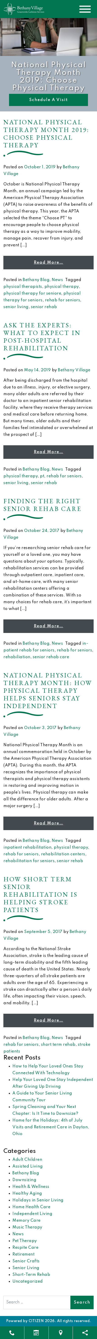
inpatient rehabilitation (27, 847)
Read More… (48, 263)
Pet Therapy (24, 1241)
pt (42, 476)
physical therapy (61, 287)
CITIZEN (36, 1321)
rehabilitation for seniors (29, 861)
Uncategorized (27, 1281)
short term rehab (58, 1045)
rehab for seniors (62, 300)
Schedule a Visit (48, 100)
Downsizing (24, 1180)
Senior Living (25, 1268)
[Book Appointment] (36, 1332)
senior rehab (44, 307)
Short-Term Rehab (31, 1275)
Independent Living (32, 1214)
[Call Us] (12, 1332)
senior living (16, 307)
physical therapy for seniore (32, 293)
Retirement (23, 1254)
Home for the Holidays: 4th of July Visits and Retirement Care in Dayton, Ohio (50, 1127)
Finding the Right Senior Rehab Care (42, 505)
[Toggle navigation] (85, 9)
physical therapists (22, 287)
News (57, 280)
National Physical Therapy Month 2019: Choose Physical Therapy (46, 133)
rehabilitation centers (63, 854)
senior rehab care (51, 657)
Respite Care (25, 1248)
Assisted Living (27, 1166)
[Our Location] (61, 1332)
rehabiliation (16, 657)
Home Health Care (31, 1207)
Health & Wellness (30, 1187)
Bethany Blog (36, 280)
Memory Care (26, 1221)
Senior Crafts (26, 1261)
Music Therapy (27, 1227)
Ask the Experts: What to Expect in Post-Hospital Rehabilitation (42, 336)
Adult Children (27, 1160)
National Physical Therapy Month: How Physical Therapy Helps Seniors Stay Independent (47, 690)
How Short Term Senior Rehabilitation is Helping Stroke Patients (40, 894)
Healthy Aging (27, 1193)
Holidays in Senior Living (38, 1200)
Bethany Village (74, 370)
